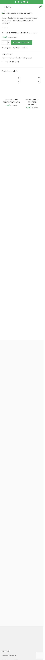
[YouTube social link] (24, 2)
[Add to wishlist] (18, 78)
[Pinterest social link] (27, 2)
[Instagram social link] (21, 2)
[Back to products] (5, 28)
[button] (18, 81)
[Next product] (8, 28)
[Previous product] (3, 28)
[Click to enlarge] (5, 11)
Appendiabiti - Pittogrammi (21, 58)
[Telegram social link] (18, 62)
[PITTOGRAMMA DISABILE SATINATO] (11, 86)
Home (4, 18)
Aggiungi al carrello (21, 42)
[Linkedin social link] (15, 62)
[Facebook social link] (15, 2)
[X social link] (18, 2)
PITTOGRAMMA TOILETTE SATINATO (32, 102)
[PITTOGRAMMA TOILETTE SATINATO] (32, 86)
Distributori (21, 18)
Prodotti (11, 18)
